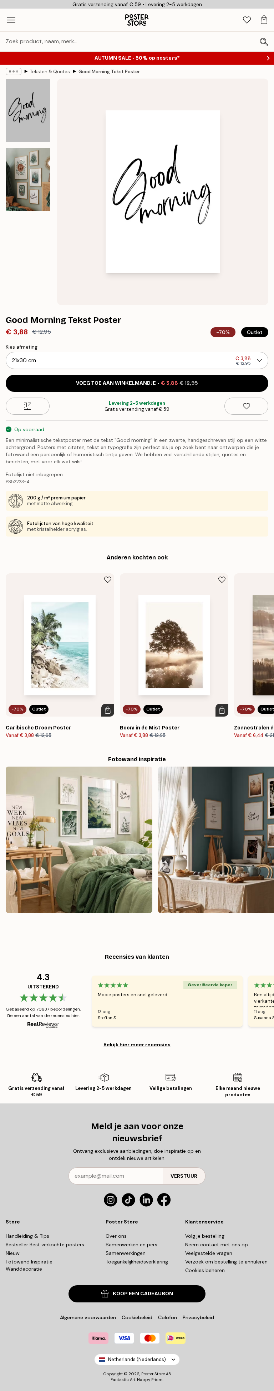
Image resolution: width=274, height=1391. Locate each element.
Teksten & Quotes (50, 72)
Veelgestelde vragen (208, 1253)
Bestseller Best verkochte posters (45, 1244)
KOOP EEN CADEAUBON (143, 1294)
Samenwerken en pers (131, 1244)
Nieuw (13, 1253)
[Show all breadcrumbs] (13, 71)
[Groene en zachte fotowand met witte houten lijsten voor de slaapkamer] (79, 840)
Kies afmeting (21, 347)
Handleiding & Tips (27, 1236)
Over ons (116, 1236)
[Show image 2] (28, 179)
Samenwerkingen (126, 1253)
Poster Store (153, 1373)
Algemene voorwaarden (88, 1317)
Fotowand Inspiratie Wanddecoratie (29, 1265)
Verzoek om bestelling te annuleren (226, 1261)
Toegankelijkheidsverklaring (137, 1261)
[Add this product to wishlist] (246, 406)
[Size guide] (28, 406)
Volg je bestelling (204, 1236)
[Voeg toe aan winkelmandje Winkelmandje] (107, 710)
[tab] (246, 20)
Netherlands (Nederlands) (137, 1359)
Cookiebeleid (137, 1317)
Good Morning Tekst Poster (109, 72)
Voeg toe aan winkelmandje (137, 383)
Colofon (167, 1317)
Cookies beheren (205, 1270)
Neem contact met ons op (216, 1244)
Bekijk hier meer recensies (137, 1044)
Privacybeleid (198, 1317)
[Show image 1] (28, 110)
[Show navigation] (11, 20)
